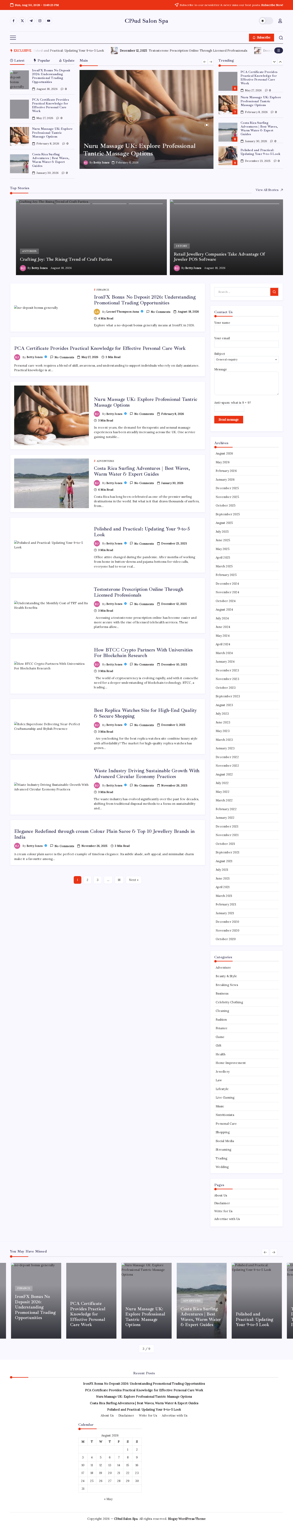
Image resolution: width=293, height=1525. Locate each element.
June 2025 (223, 540)
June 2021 (222, 878)
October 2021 (225, 844)
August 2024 (224, 609)
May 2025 (222, 549)
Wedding (222, 1167)
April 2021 (222, 887)
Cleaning (222, 1011)
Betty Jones (101, 162)
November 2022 (227, 765)
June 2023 (223, 722)
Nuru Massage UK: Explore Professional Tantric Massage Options (52, 132)
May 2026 (223, 462)
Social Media (225, 1141)
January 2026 (225, 479)
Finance (221, 1028)
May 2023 (223, 731)
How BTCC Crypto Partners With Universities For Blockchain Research (146, 50)
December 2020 (227, 922)
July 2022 (222, 783)
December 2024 (227, 583)
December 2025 (227, 488)
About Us (220, 1195)
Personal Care (226, 1124)
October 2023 (226, 688)
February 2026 (226, 471)
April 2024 (223, 644)
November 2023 (227, 679)
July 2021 (222, 870)
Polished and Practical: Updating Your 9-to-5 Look (260, 152)
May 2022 (222, 792)
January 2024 (225, 661)
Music (220, 1106)
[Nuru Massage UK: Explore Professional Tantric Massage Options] (147, 119)
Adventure (223, 967)
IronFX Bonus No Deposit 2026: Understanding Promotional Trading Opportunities (51, 76)
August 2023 (224, 705)
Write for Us (223, 1211)
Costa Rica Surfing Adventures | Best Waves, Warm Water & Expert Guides (50, 160)
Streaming (223, 1149)
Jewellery (223, 1071)
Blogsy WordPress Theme (187, 1519)
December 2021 (227, 826)
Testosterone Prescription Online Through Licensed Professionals (138, 592)
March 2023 (224, 740)
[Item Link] (19, 79)
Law (219, 1080)
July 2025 (222, 531)
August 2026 (224, 453)
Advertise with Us (227, 1219)
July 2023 (222, 713)
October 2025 (225, 505)
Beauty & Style (226, 976)
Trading (221, 1158)
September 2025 (228, 514)
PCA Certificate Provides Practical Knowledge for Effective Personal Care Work (50, 105)
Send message (229, 419)
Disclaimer (222, 1203)
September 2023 (228, 696)
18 (119, 880)
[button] (266, 20)
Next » (134, 880)
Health (220, 1054)
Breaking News (227, 985)
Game (220, 1037)
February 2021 (226, 904)
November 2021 (227, 835)
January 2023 (225, 748)
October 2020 (226, 939)
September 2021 (227, 852)
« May (108, 1499)
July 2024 (222, 618)
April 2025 (223, 557)
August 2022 (224, 774)
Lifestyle (222, 1089)
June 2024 (223, 627)
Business (222, 993)
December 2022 (227, 757)
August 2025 (224, 523)
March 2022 (224, 800)
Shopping (223, 1132)
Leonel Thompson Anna (123, 311)
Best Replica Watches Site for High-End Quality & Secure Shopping (145, 713)
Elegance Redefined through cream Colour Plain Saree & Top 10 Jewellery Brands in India (104, 834)
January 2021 (225, 913)
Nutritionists (225, 1115)
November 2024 (227, 592)
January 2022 (225, 818)
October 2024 (226, 601)
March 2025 (224, 566)
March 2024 (224, 653)
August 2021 (224, 861)
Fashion (221, 1019)
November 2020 (227, 930)
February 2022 (226, 809)
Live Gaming (225, 1097)
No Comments (160, 312)
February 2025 (226, 575)
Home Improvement (231, 1063)
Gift (218, 1045)
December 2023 (227, 670)
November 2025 (227, 497)
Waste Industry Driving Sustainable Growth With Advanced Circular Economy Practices (146, 773)
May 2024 (223, 636)
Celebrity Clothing (229, 1002)
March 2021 (224, 896)
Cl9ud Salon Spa (146, 21)
